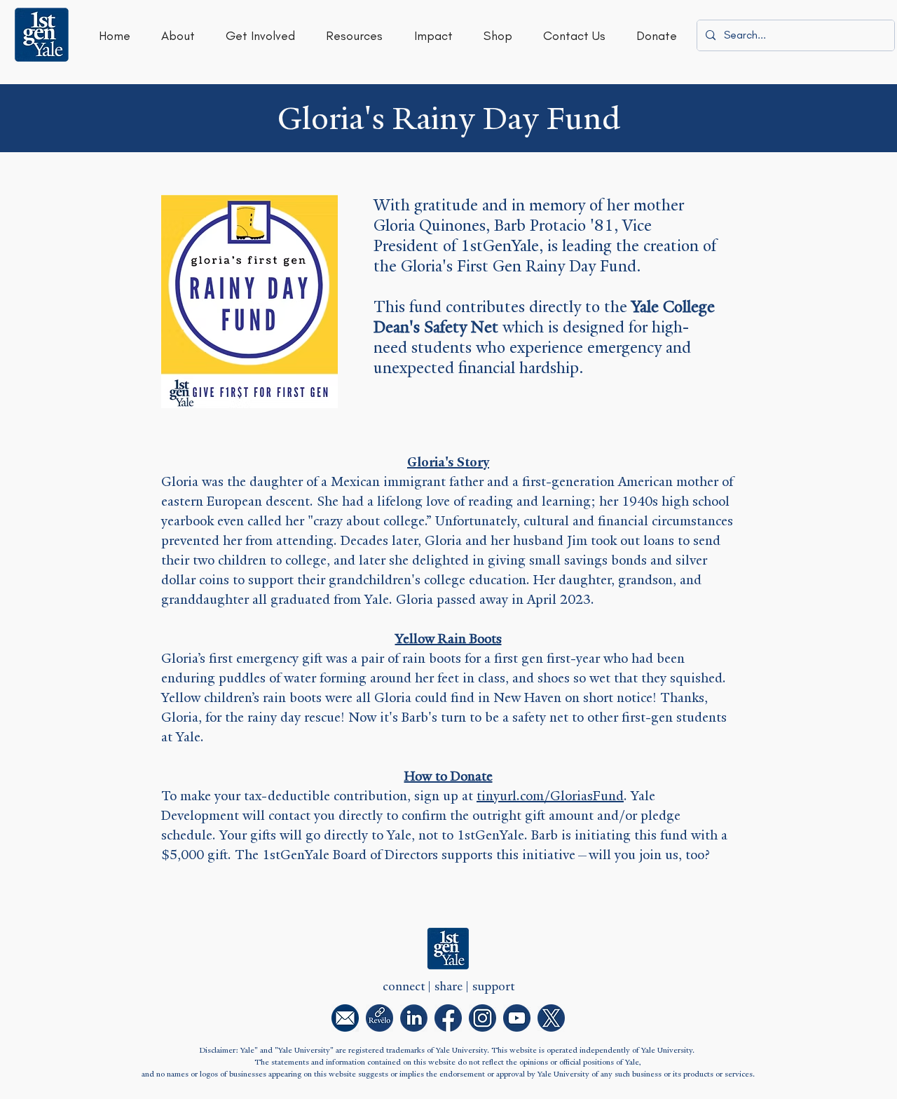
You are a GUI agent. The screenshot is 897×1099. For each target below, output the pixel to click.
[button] (178, 35)
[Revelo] (379, 1018)
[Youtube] (516, 1018)
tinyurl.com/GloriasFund (550, 796)
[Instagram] (482, 1018)
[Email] (345, 1018)
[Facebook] (448, 1018)
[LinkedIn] (413, 1018)
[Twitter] (551, 1018)
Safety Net (461, 327)
